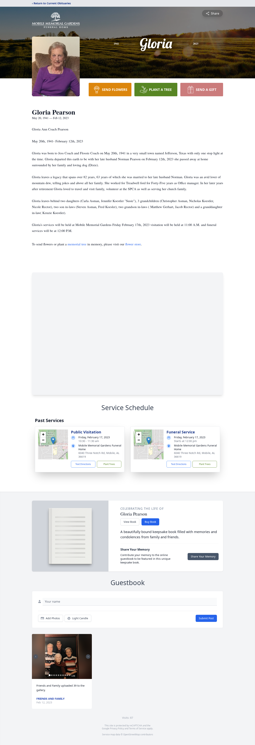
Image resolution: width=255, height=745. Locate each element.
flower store (133, 244)
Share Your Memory (203, 556)
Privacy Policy (117, 728)
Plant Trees (109, 464)
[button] (53, 440)
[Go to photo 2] (51, 675)
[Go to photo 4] (56, 675)
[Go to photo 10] (69, 675)
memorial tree (77, 244)
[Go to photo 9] (67, 675)
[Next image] (88, 656)
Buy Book (150, 522)
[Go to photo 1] (49, 675)
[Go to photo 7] (63, 675)
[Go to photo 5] (58, 675)
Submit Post (206, 618)
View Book (130, 522)
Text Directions (83, 464)
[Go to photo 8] (65, 675)
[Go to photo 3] (54, 675)
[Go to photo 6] (60, 675)
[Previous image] (35, 656)
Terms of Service (137, 728)
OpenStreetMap (131, 734)
